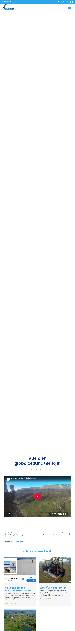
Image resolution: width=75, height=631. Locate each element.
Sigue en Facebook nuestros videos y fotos (18, 589)
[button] (69, 8)
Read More (10, 603)
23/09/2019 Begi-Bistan (53, 587)
